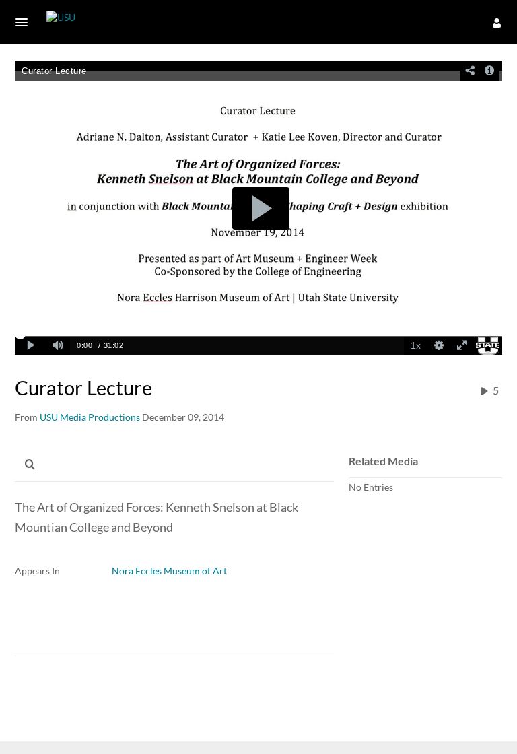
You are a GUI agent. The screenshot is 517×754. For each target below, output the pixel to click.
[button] (25, 22)
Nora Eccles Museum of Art (169, 570)
